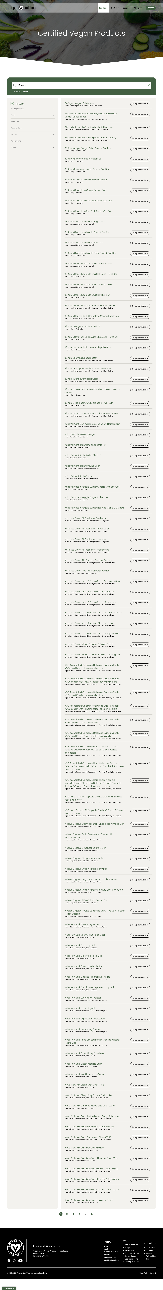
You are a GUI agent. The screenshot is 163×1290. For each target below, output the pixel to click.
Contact (153, 1273)
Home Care (15, 122)
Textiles (14, 147)
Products (103, 8)
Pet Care (14, 134)
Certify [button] (114, 8)
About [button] (136, 8)
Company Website (140, 103)
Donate (150, 8)
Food (13, 115)
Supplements (16, 141)
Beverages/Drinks (17, 109)
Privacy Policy (143, 1273)
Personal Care (16, 128)
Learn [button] (125, 8)
